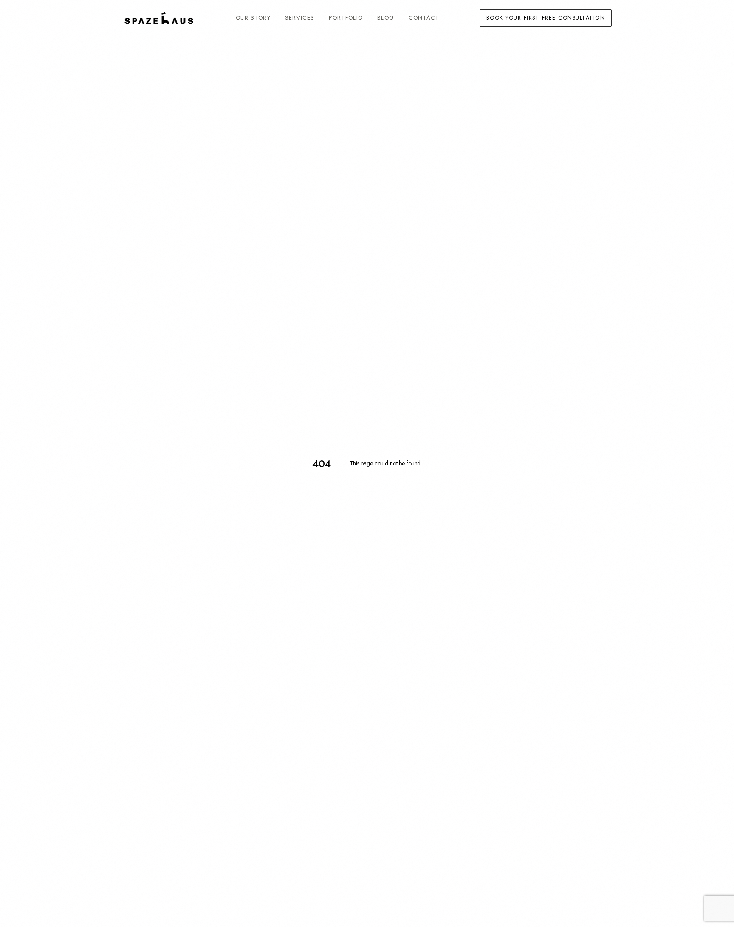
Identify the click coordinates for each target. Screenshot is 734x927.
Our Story (253, 18)
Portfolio (346, 18)
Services (300, 18)
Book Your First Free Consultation (545, 18)
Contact (424, 18)
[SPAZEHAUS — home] (158, 18)
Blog (385, 18)
